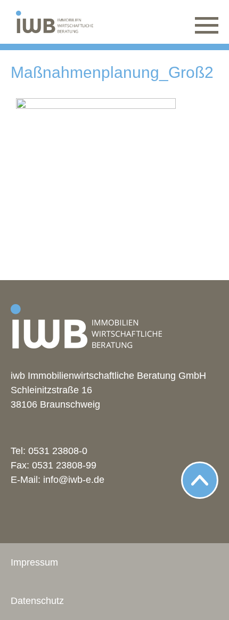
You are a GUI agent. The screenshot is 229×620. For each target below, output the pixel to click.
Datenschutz (37, 600)
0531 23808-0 (57, 451)
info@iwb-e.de (73, 479)
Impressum (34, 562)
